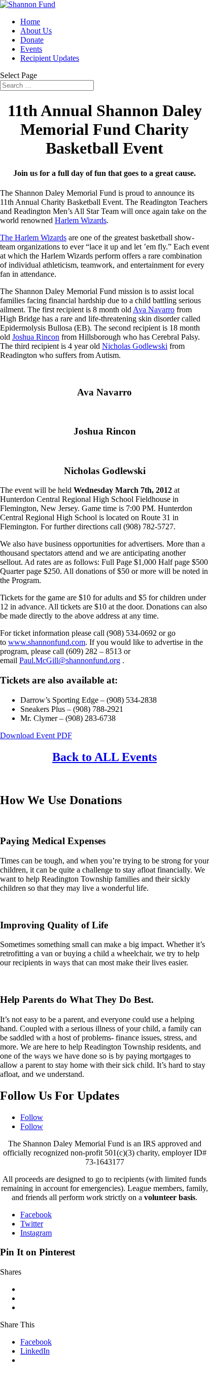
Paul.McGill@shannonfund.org (69, 660)
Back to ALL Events (104, 757)
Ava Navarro (154, 309)
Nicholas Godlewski (134, 346)
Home (30, 21)
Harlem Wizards (81, 220)
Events (31, 49)
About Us (36, 30)
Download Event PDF (36, 735)
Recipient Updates (49, 58)
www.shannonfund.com (46, 642)
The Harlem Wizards (33, 237)
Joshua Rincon (35, 337)
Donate (32, 39)
